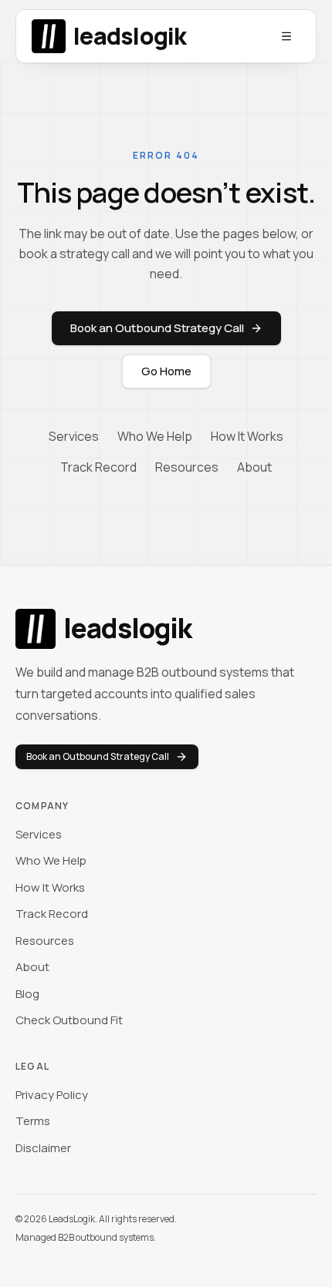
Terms (32, 1121)
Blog (27, 994)
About (254, 467)
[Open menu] (286, 36)
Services (74, 436)
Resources (187, 467)
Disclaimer (43, 1148)
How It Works (247, 436)
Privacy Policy (51, 1095)
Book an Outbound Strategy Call (157, 328)
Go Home (166, 371)
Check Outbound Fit (69, 1020)
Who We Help (154, 436)
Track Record (98, 467)
